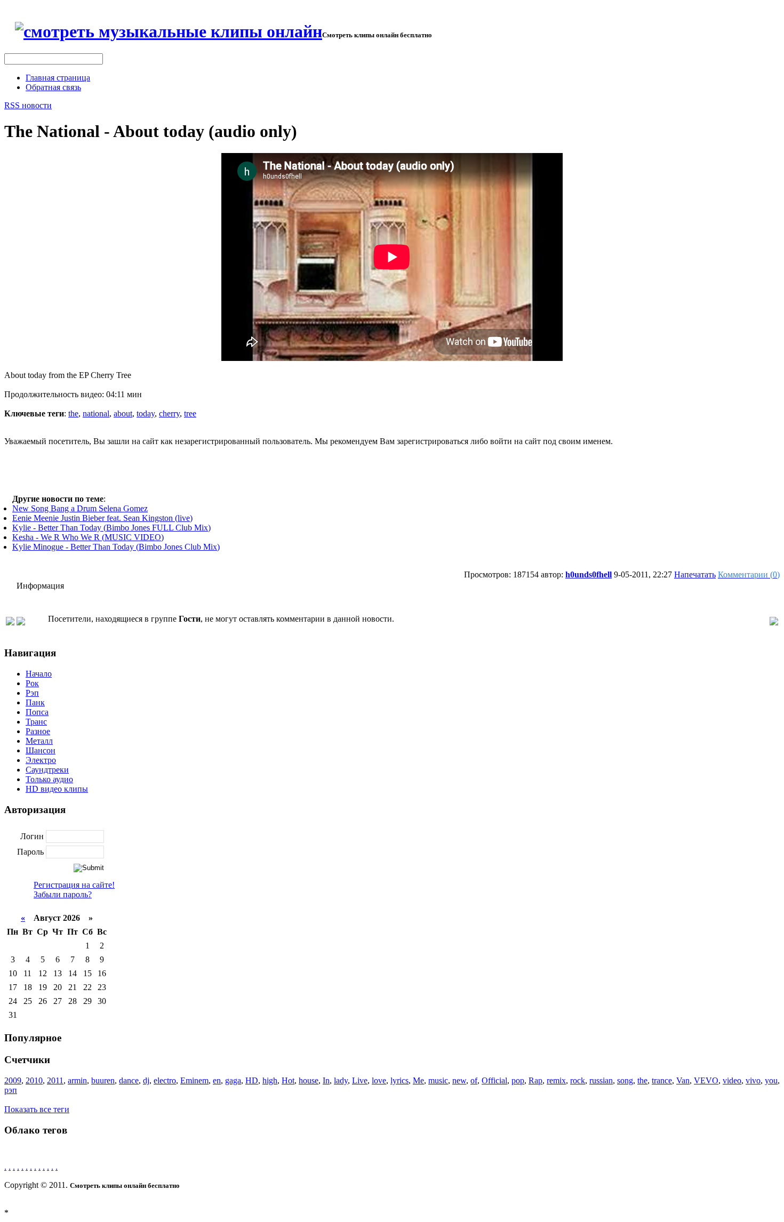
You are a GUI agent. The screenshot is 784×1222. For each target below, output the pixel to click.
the (73, 413)
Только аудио (49, 779)
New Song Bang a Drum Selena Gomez (80, 508)
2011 (55, 1080)
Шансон (40, 750)
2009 (12, 1080)
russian (601, 1080)
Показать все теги (36, 1109)
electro (165, 1080)
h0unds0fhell (588, 574)
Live (359, 1080)
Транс (36, 721)
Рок (32, 683)
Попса (37, 712)
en (217, 1080)
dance (129, 1080)
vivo (753, 1080)
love (379, 1080)
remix (556, 1080)
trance (662, 1080)
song (625, 1080)
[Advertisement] (392, 470)
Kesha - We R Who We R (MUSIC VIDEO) (88, 537)
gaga (233, 1080)
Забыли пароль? (63, 894)
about (123, 413)
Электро (41, 760)
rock (577, 1080)
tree (190, 413)
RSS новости (28, 105)
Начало (39, 673)
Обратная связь (53, 87)
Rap (535, 1080)
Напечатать (695, 574)
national (96, 413)
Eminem (194, 1080)
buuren (103, 1080)
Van (683, 1080)
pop (517, 1080)
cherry (169, 413)
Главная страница (58, 77)
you (771, 1080)
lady (341, 1080)
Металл (39, 740)
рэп (10, 1090)
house (308, 1080)
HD (251, 1080)
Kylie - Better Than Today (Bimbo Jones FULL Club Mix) (111, 527)
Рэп (32, 692)
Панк (35, 702)
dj (146, 1080)
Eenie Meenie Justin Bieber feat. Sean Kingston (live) (102, 517)
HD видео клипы (57, 788)
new (459, 1080)
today (146, 413)
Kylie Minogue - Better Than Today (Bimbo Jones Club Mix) (116, 546)
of (473, 1080)
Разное (38, 731)
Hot (288, 1080)
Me (418, 1080)
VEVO (706, 1080)
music (438, 1080)
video (732, 1080)
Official (494, 1080)
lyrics (399, 1080)
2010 (34, 1080)
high (269, 1080)
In (326, 1080)
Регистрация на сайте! (74, 884)
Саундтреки (47, 769)
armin (77, 1080)
